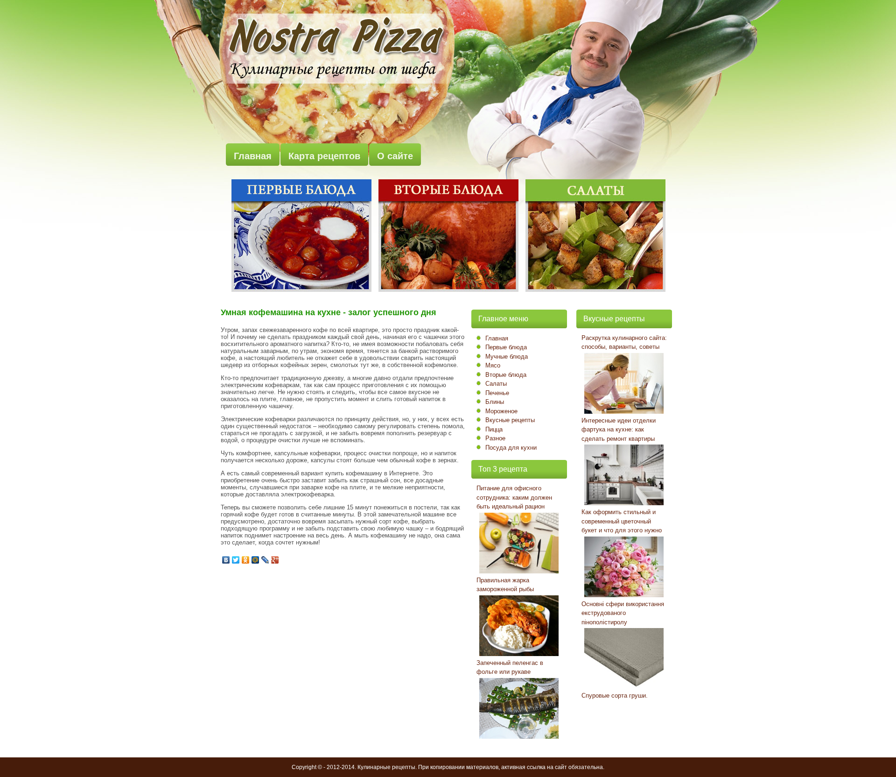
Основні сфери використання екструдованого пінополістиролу (622, 613)
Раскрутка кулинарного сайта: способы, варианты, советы (624, 342)
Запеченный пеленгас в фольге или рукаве (509, 667)
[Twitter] (236, 560)
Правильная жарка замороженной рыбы (505, 585)
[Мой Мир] (255, 560)
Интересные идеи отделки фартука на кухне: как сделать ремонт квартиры (618, 429)
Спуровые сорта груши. (614, 695)
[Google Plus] (275, 560)
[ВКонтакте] (226, 560)
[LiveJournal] (265, 560)
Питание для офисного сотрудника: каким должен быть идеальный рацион (514, 497)
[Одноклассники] (246, 560)
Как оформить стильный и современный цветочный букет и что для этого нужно (621, 521)
